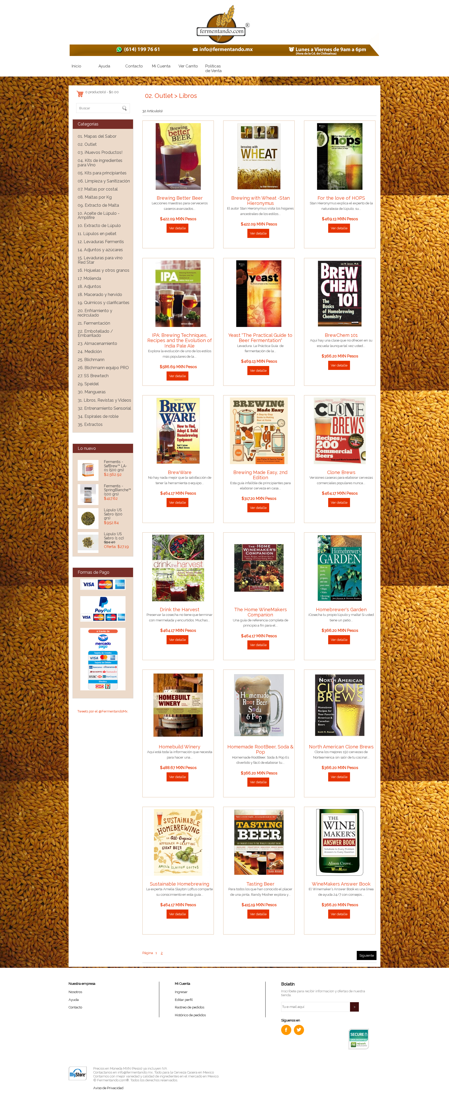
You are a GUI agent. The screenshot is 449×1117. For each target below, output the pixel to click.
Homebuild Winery (179, 746)
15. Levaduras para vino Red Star (100, 260)
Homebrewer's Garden (341, 609)
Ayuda (104, 66)
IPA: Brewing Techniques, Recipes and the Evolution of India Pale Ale (179, 340)
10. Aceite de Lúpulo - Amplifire (99, 215)
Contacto (134, 66)
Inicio (76, 66)
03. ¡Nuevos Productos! (100, 152)
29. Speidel (88, 383)
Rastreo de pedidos (189, 1007)
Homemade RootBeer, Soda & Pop (260, 749)
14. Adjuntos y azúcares (100, 249)
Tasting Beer (260, 884)
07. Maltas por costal (98, 189)
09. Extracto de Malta (98, 205)
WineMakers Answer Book (341, 884)
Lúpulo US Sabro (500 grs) (113, 514)
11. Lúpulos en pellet (97, 233)
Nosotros (75, 992)
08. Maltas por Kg (95, 197)
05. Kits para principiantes (102, 173)
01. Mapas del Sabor (97, 136)
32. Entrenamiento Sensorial (104, 408)
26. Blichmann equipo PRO (103, 367)
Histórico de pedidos (190, 1015)
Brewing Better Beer (180, 198)
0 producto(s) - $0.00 (102, 92)
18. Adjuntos (89, 286)
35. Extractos (90, 424)
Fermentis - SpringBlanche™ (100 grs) (117, 490)
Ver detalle (177, 228)
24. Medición (90, 351)
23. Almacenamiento (97, 343)
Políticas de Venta (213, 68)
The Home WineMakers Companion (260, 612)
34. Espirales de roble (98, 416)
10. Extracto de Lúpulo (99, 225)
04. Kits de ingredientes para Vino (100, 162)
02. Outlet (87, 144)
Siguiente (366, 955)
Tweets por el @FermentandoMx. (102, 711)
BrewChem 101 (341, 335)
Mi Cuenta (161, 66)
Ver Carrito (188, 66)
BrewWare (180, 472)
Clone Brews (341, 472)
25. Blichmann (91, 359)
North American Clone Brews (341, 746)
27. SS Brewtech (93, 375)
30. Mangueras (92, 391)
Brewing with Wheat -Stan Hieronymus (260, 200)
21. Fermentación (94, 323)
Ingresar (181, 992)
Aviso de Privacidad (108, 1088)
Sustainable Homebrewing (179, 884)
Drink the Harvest (179, 609)
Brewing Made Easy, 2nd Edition (260, 475)
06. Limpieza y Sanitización (104, 181)
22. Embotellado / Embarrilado (95, 333)
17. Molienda (89, 278)
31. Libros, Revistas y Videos (104, 400)
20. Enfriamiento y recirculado (95, 313)
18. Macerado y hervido (100, 294)
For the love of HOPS (341, 198)
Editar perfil (184, 1000)
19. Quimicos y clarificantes (103, 302)
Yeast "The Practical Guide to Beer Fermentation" (260, 337)
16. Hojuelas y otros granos (103, 270)
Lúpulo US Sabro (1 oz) (114, 536)
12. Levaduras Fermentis (101, 241)
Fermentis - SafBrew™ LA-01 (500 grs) (115, 466)
